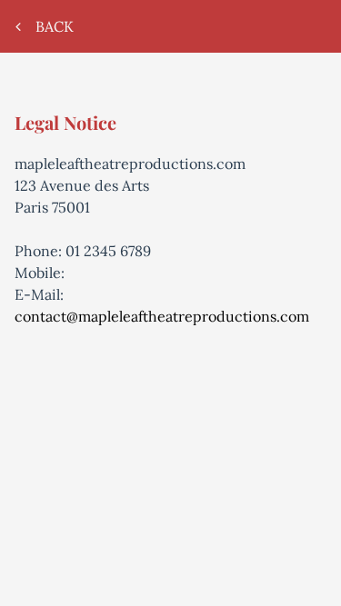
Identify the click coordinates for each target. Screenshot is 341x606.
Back (56, 26)
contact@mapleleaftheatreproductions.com (162, 316)
